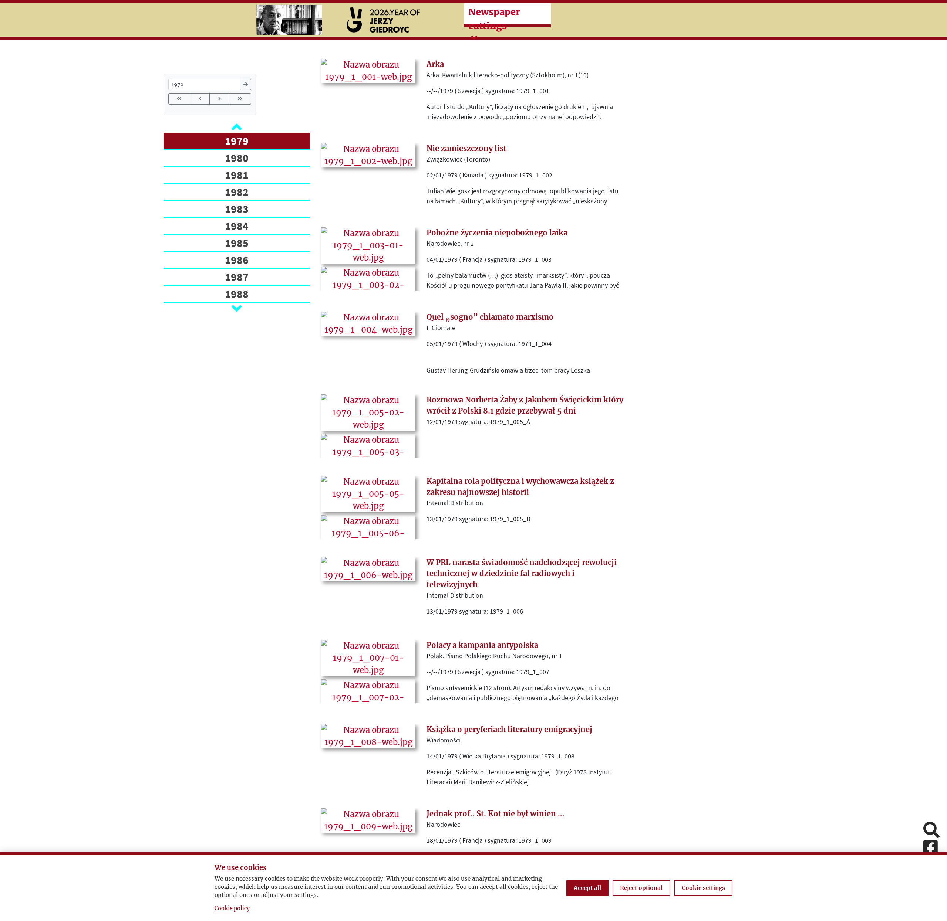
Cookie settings (703, 887)
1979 (237, 141)
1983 (237, 209)
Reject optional (641, 887)
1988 (237, 294)
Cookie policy (232, 908)
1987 (237, 277)
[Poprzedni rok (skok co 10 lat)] (200, 99)
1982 (237, 192)
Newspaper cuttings (494, 19)
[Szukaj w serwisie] (931, 830)
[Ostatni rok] (240, 99)
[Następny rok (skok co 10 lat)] (219, 99)
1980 (237, 158)
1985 (237, 243)
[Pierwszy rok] (179, 99)
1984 (237, 226)
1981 (237, 175)
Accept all (587, 887)
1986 (237, 260)
